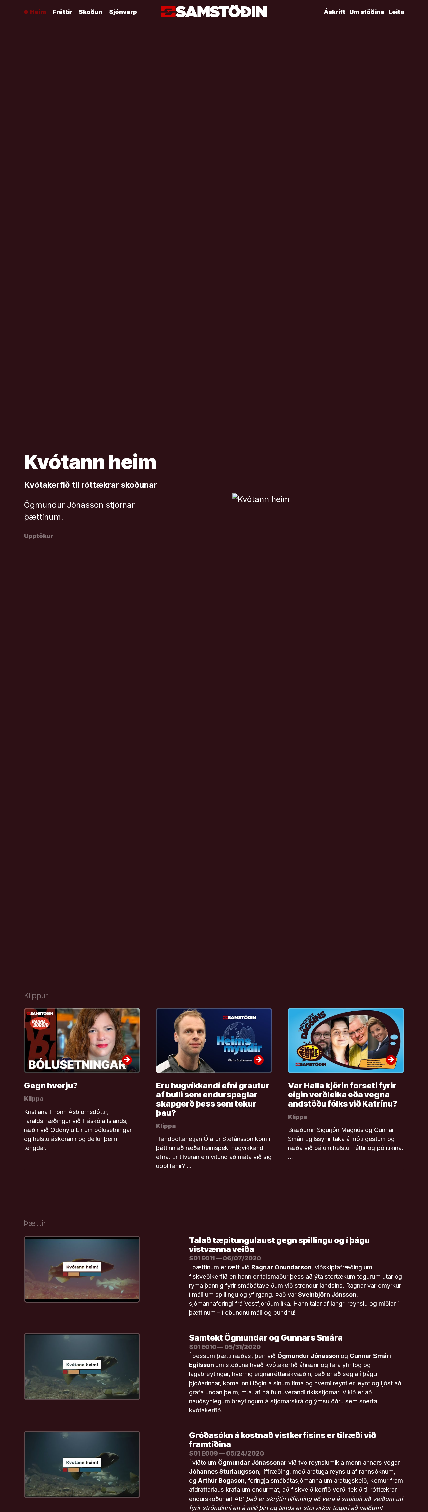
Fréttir (62, 11)
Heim (38, 11)
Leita (396, 11)
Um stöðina (366, 11)
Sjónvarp (123, 11)
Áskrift (334, 11)
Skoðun (91, 11)
